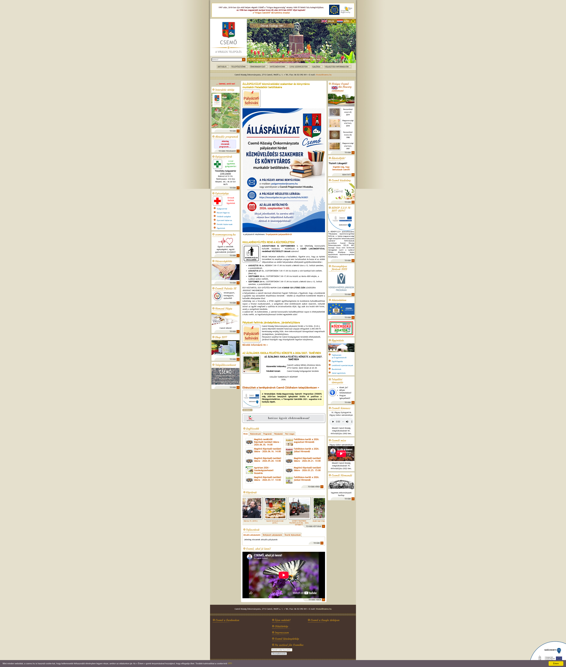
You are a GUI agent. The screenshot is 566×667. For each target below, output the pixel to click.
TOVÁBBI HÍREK (314, 487)
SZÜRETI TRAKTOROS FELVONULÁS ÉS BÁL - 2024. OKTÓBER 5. (258, 523)
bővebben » (247, 410)
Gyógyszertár (222, 209)
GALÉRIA (316, 67)
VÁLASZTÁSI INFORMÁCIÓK (337, 67)
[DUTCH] (343, 21)
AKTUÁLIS (222, 67)
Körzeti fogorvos (223, 213)
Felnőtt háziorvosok (224, 224)
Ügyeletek (221, 228)
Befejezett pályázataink (272, 535)
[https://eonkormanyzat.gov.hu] (283, 418)
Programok (267, 434)
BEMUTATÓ (346, 175)
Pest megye (289, 434)
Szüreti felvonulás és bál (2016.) (306, 522)
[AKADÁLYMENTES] (353, 21)
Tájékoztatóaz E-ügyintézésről (339, 356)
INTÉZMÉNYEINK (277, 67)
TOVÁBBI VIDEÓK (314, 600)
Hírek (245, 434)
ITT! (230, 663)
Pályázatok (278, 434)
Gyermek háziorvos (224, 220)
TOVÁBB (233, 131)
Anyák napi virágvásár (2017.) (282, 521)
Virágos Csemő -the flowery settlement (342, 87)
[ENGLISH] (328, 21)
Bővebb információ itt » (255, 344)
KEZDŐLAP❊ (228, 37)
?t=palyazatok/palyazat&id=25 (278, 234)
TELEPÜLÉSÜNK (238, 67)
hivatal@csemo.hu (323, 75)
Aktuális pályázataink (251, 535)
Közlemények (255, 434)
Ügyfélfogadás (337, 361)
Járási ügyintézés (339, 373)
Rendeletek (336, 369)
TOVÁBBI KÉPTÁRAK (313, 526)
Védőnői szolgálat (224, 217)
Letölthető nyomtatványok (342, 365)
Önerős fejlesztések (293, 535)
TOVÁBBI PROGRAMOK (227, 151)
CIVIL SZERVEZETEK (298, 67)
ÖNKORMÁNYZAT (257, 67)
